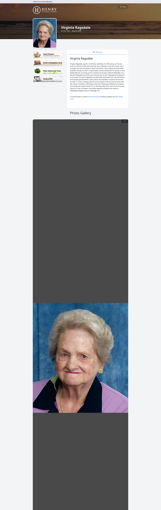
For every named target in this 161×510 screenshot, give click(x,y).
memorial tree (94, 97)
